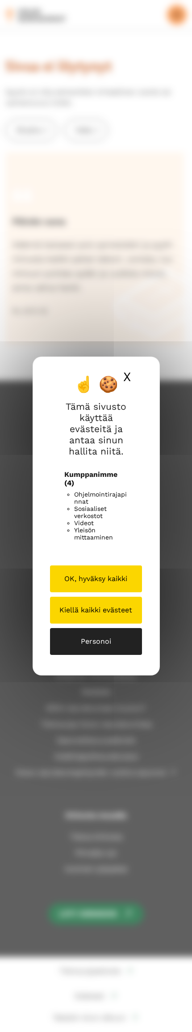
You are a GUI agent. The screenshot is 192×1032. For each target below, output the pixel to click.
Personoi (96, 641)
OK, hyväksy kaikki (95, 578)
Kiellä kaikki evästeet (95, 610)
